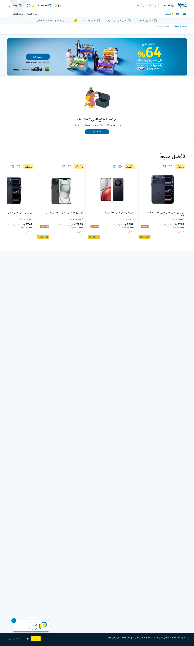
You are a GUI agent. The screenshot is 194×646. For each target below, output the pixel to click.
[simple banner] (182, 5)
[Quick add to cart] (154, 166)
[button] (18, 639)
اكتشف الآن (97, 132)
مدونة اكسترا (32, 14)
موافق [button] (36, 639)
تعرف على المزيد (113, 637)
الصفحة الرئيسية (181, 26)
